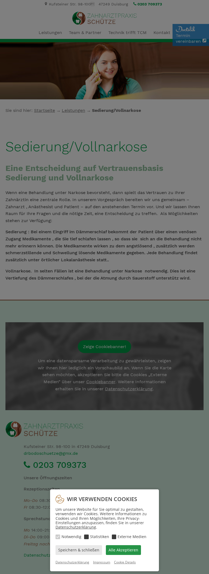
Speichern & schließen (78, 549)
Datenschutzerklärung (76, 527)
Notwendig (71, 536)
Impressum (101, 562)
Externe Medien (132, 536)
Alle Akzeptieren (123, 549)
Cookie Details (125, 562)
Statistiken (99, 536)
